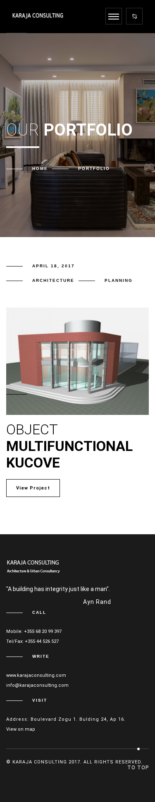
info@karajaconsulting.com (37, 685)
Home (40, 168)
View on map (20, 729)
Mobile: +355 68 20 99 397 (34, 631)
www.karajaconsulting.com (36, 675)
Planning (119, 280)
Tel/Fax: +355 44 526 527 (32, 641)
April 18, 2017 (53, 266)
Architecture (53, 280)
